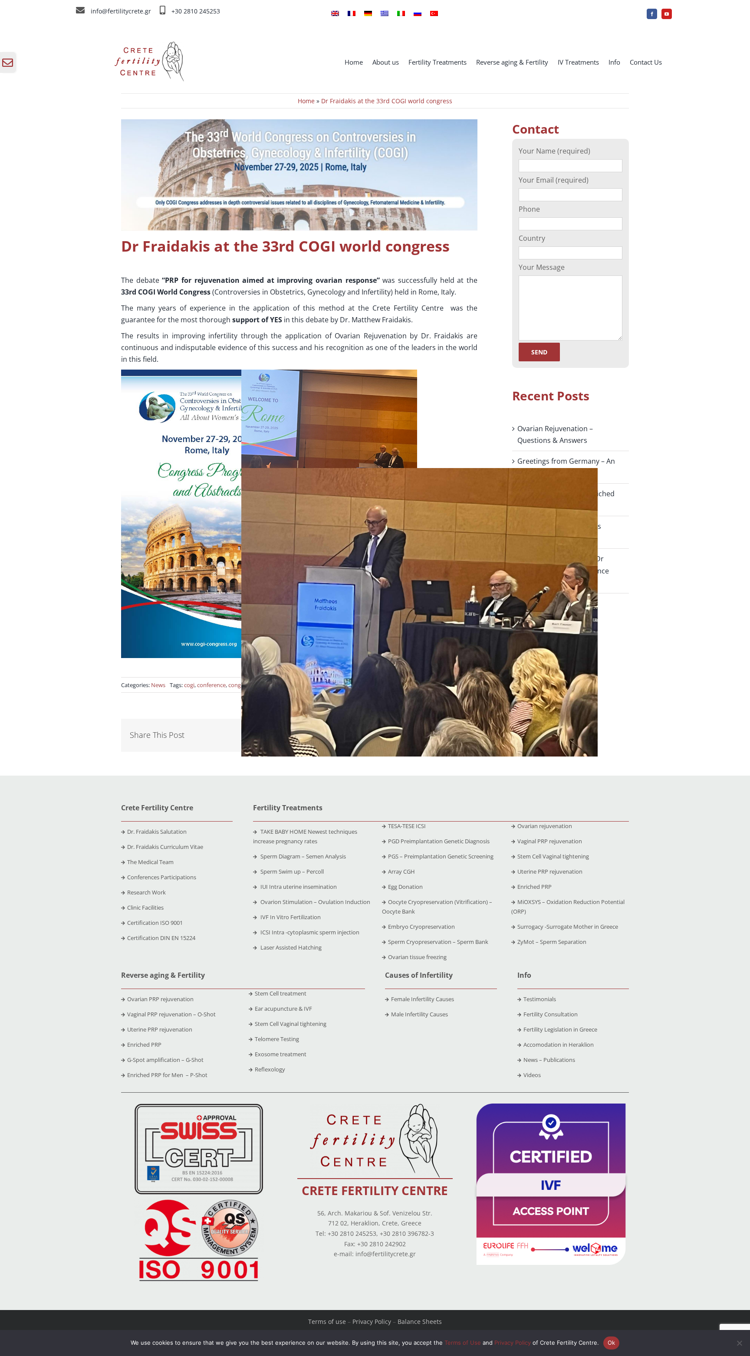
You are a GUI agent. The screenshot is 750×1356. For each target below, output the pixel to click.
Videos (532, 1075)
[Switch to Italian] (401, 13)
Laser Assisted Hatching (290, 947)
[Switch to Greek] (384, 13)
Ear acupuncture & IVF (283, 1008)
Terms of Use (462, 1342)
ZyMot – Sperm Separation (551, 942)
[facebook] (652, 14)
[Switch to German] (368, 13)
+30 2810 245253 (195, 11)
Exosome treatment (280, 1054)
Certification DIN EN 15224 (161, 938)
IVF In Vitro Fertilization (290, 917)
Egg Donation (405, 887)
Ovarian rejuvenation (544, 826)
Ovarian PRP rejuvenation (160, 999)
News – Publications (549, 1060)
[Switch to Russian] (417, 13)
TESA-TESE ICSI (407, 826)
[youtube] (666, 14)
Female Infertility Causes (422, 999)
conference (211, 685)
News (158, 685)
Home (306, 101)
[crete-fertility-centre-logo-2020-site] (375, 1107)
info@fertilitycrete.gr (121, 11)
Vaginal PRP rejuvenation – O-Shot (171, 1014)
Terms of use (327, 1321)
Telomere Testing (277, 1039)
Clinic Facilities (145, 907)
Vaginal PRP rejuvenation (549, 841)
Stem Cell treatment (280, 993)
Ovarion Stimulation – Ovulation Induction (314, 902)
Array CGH (401, 871)
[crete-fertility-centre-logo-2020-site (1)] (149, 45)
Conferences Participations (161, 877)
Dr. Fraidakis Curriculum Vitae (165, 847)
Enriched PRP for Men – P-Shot (167, 1075)
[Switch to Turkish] (434, 13)
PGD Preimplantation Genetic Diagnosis (439, 841)
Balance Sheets (420, 1321)
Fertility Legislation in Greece (560, 1029)
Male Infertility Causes (419, 1014)
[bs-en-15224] (199, 1107)
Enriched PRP (534, 887)
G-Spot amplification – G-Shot (165, 1060)
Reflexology (270, 1069)
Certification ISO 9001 (155, 923)
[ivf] (551, 1107)
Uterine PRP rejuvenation (549, 871)
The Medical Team (150, 862)
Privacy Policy (371, 1321)
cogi (189, 685)
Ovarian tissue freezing (417, 957)
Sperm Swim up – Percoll (291, 871)
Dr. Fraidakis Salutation (157, 831)
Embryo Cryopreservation (421, 926)
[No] (739, 1343)
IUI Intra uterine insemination (298, 887)
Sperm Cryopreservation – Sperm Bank (438, 942)
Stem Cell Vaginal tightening (553, 856)
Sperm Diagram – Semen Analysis (302, 856)
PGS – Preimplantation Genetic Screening (440, 856)
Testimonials (539, 999)
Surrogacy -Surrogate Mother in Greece (567, 926)
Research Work (146, 892)
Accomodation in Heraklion (558, 1044)
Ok (611, 1342)
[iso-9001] (199, 1200)
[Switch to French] (351, 13)
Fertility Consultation (550, 1014)
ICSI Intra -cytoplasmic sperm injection (309, 932)
